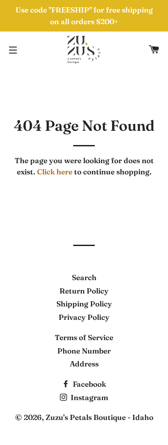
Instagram (88, 397)
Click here (54, 171)
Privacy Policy (84, 317)
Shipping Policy (84, 303)
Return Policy (84, 290)
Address (84, 363)
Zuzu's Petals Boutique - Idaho (99, 417)
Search (84, 277)
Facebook (88, 383)
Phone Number (84, 350)
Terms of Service (84, 337)
